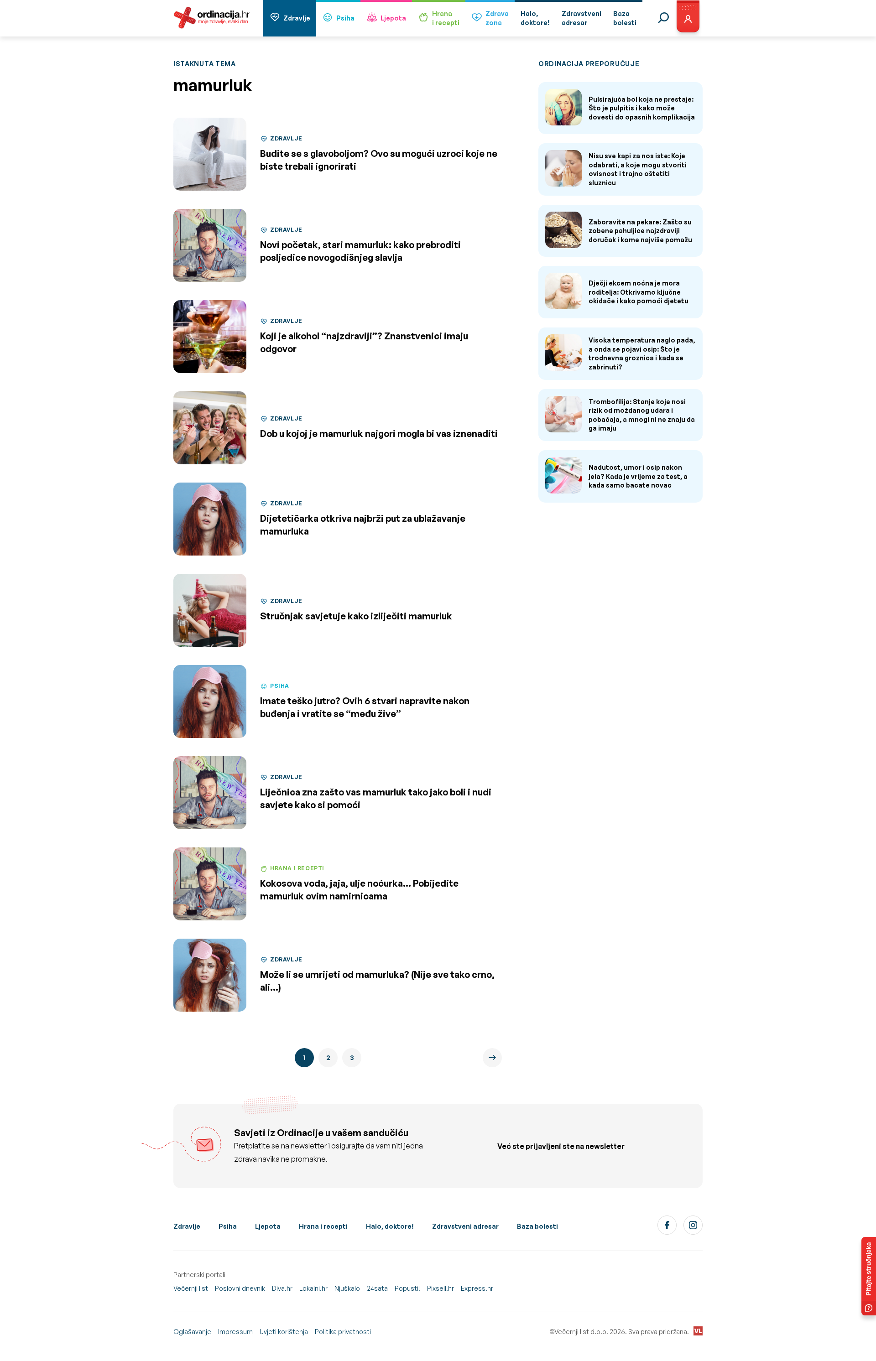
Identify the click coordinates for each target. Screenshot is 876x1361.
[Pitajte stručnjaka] (868, 1276)
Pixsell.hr (440, 1288)
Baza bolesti (537, 1226)
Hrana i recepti (323, 1226)
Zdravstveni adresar (465, 1226)
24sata (377, 1288)
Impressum (235, 1331)
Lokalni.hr (313, 1288)
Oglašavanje (192, 1331)
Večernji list (190, 1288)
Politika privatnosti (343, 1331)
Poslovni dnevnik (240, 1288)
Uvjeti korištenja (284, 1331)
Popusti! (407, 1288)
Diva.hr (282, 1288)
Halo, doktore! (390, 1226)
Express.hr (477, 1288)
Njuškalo (347, 1288)
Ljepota (393, 18)
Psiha (345, 18)
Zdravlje (296, 18)
